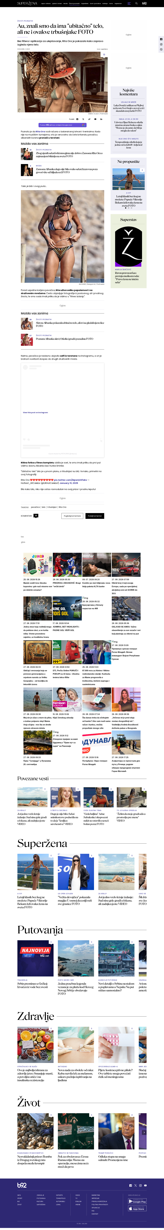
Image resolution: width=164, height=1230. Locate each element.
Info (19, 1195)
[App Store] (137, 1209)
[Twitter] (135, 1185)
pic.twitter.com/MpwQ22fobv (70, 479)
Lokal (58, 1205)
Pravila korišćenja (99, 1201)
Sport (19, 1198)
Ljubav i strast (57, 3)
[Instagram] (140, 1185)
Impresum (95, 1198)
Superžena (41, 1205)
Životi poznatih (74, 3)
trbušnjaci (52, 507)
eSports (59, 1195)
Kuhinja (105, 3)
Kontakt (95, 1214)
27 (30, 335)
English (79, 1201)
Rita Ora (40, 131)
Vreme (78, 1205)
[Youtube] (145, 1185)
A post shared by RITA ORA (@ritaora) (63, 454)
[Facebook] (130, 1185)
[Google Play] (137, 1201)
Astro (111, 3)
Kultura (40, 1201)
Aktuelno (62, 1066)
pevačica (35, 507)
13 (104, 54)
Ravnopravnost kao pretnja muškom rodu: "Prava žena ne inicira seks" (127, 277)
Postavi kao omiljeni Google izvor (56, 125)
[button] (125, 208)
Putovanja (41, 1198)
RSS (93, 1211)
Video (78, 1195)
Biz (18, 1201)
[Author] (128, 246)
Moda (66, 3)
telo (44, 507)
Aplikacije (96, 1208)
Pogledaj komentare (72, 516)
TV (76, 1198)
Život (19, 1205)
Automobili (60, 1201)
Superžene (84, 3)
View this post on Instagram (35, 412)
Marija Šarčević (123, 269)
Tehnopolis (60, 1198)
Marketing (96, 1195)
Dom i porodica (95, 3)
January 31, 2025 (69, 483)
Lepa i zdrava (46, 3)
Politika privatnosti (100, 1205)
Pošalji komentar (95, 516)
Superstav (118, 3)
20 (30, 319)
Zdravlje (40, 1195)
